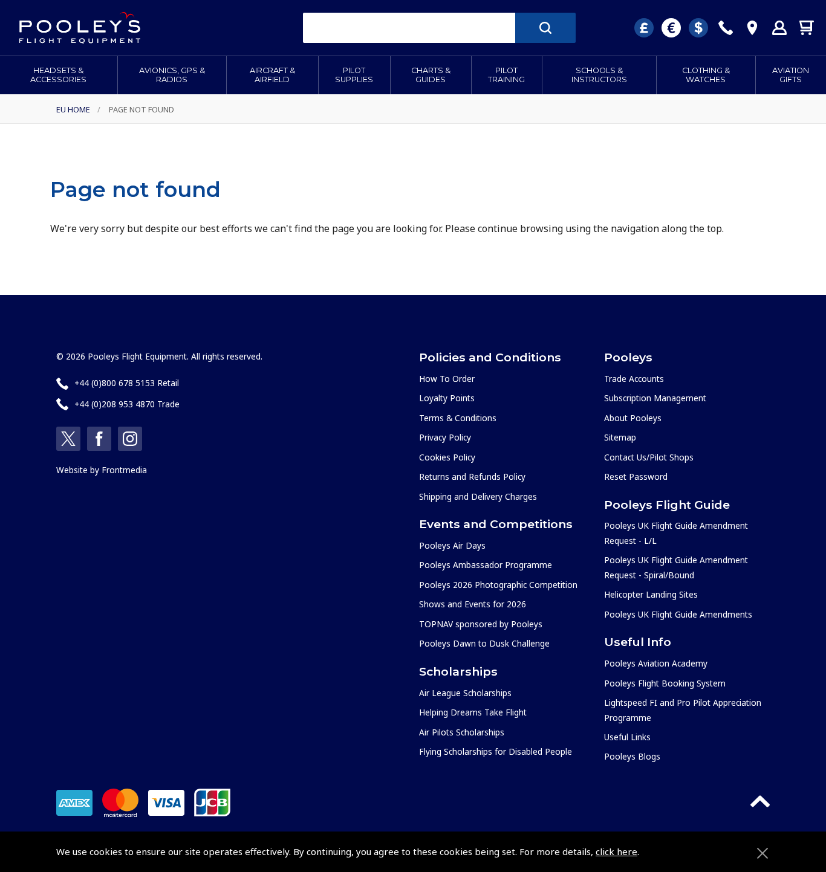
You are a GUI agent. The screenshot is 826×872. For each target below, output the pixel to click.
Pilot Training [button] (506, 75)
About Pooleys (633, 418)
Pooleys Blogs (632, 756)
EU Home (73, 109)
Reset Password (636, 476)
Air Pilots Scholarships (461, 732)
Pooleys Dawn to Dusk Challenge (484, 643)
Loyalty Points (447, 398)
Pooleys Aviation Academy (655, 663)
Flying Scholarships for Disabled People (495, 751)
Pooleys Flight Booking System (665, 683)
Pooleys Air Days (452, 545)
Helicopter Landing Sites (651, 594)
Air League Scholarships (465, 693)
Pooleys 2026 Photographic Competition (498, 584)
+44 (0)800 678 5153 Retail (126, 383)
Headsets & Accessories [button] (58, 75)
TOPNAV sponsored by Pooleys (480, 624)
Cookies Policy (447, 457)
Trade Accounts (634, 378)
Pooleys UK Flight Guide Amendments (678, 614)
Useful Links (627, 737)
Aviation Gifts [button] (790, 75)
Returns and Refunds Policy (472, 476)
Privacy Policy (445, 437)
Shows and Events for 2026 (472, 604)
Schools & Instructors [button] (599, 75)
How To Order (447, 378)
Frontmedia (124, 470)
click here (616, 851)
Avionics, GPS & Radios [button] (172, 75)
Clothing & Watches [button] (706, 75)
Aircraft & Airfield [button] (272, 75)
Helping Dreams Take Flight (473, 712)
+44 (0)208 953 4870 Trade (127, 404)
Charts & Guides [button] (430, 75)
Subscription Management (655, 398)
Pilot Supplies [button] (354, 75)
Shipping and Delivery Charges (478, 496)
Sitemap (620, 437)
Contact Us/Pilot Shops (649, 457)
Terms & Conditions (457, 418)
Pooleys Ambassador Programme (485, 564)
